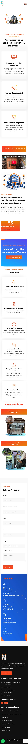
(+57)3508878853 (8, 687)
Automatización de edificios (8, 724)
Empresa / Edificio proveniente (10, 506)
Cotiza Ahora (6, 673)
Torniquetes (5, 717)
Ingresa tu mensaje (7, 550)
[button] (3, 741)
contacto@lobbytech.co (9, 690)
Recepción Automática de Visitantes (10, 710)
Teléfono (5, 541)
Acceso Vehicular (6, 730)
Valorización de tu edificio (14, 93)
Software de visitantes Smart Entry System (12, 714)
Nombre (4, 495)
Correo (4, 529)
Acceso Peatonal (6, 727)
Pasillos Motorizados (7, 720)
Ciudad (4, 518)
